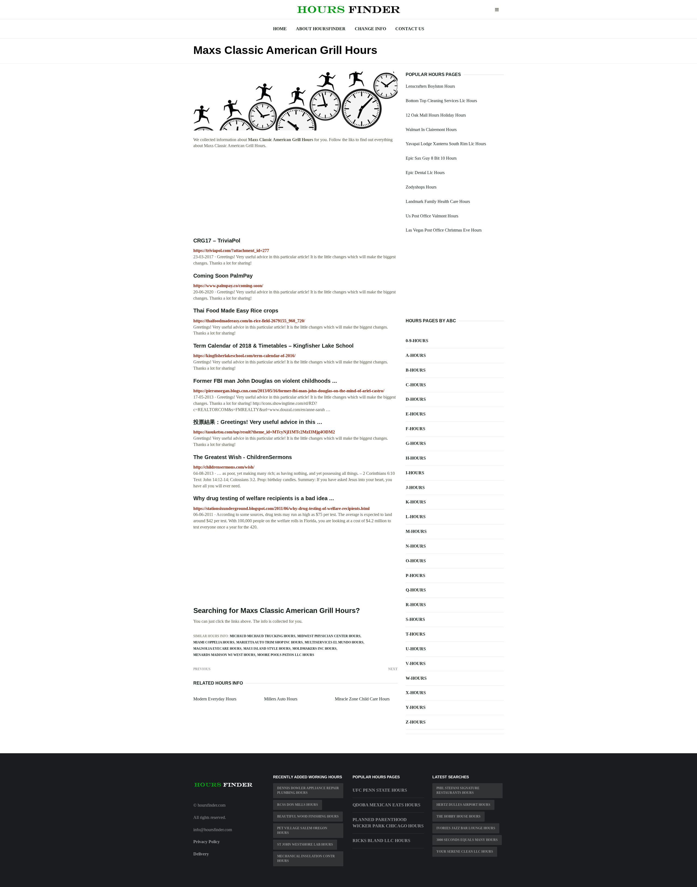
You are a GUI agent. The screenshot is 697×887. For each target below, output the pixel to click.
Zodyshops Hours (421, 187)
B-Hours (416, 370)
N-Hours (416, 546)
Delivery (201, 854)
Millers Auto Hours (280, 699)
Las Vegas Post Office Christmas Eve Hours (444, 230)
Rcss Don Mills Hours (297, 805)
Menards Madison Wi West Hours (224, 655)
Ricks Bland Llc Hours (381, 840)
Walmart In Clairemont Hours (431, 129)
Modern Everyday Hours (214, 699)
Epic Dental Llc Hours (425, 172)
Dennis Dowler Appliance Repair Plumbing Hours (308, 790)
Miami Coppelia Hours (213, 642)
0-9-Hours (417, 340)
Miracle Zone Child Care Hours (362, 699)
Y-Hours (416, 707)
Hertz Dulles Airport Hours (463, 805)
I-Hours (415, 472)
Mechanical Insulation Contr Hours (306, 858)
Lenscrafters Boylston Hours (430, 86)
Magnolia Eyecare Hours (217, 649)
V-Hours (416, 663)
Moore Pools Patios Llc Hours (285, 655)
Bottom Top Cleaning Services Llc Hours (441, 100)
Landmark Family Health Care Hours (438, 201)
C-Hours (416, 384)
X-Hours (416, 692)
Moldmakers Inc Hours (314, 649)
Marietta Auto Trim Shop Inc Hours (269, 642)
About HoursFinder (321, 28)
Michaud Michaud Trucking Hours (262, 636)
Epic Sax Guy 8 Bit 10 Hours (431, 158)
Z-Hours (416, 722)
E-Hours (416, 414)
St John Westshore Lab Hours (305, 844)
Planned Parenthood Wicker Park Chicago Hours (388, 822)
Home (280, 28)
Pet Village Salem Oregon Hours (302, 830)
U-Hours (416, 648)
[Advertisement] (295, 193)
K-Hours (416, 502)
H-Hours (416, 458)
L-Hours (416, 516)
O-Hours (416, 560)
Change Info (370, 28)
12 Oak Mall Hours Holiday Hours (436, 115)
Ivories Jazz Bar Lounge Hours (465, 828)
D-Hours (416, 399)
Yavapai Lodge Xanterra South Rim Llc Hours (446, 143)
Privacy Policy (206, 841)
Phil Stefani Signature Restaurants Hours (457, 790)
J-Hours (415, 487)
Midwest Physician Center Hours (328, 636)
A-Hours (416, 355)
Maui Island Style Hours (267, 649)
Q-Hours (416, 590)
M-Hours (416, 531)
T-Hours (415, 634)
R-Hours (416, 604)
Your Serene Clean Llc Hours (464, 851)
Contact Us (409, 28)
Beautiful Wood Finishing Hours (308, 816)
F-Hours (415, 428)
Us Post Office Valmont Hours (432, 216)
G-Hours (416, 443)
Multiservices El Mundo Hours (334, 642)
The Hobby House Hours (458, 816)
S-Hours (415, 619)
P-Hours (415, 575)
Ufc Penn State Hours (380, 790)
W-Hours (416, 678)
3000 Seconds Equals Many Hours (467, 840)
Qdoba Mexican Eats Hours (386, 805)
